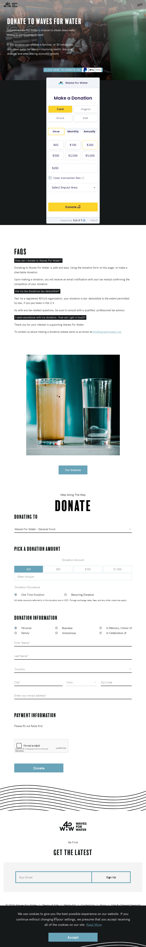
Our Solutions (73, 470)
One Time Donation (32, 594)
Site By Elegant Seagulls (126, 905)
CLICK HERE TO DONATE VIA (62, 70)
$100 (88, 569)
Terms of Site (50, 905)
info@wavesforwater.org (106, 331)
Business (67, 628)
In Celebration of (116, 633)
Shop (103, 905)
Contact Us (88, 905)
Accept (73, 937)
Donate (39, 767)
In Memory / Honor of (119, 628)
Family (25, 633)
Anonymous (69, 633)
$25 (29, 569)
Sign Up (111, 877)
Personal (26, 628)
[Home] (73, 826)
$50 (58, 569)
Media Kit (70, 905)
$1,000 (117, 569)
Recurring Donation (82, 594)
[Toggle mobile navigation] (139, 4)
